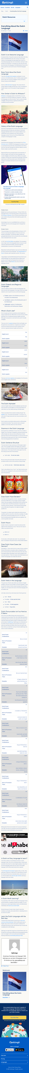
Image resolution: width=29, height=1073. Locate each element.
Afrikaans (3, 95)
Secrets (12, 7)
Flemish (13, 261)
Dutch (6, 11)
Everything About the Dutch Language (12, 994)
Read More (6, 997)
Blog (2, 11)
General (2, 7)
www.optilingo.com (20, 960)
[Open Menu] (26, 3)
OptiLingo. (12, 1069)
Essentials (7, 7)
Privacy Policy (18, 1067)
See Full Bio (14, 962)
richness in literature (7, 215)
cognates (11, 323)
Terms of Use (11, 1067)
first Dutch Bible (9, 241)
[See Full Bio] (17, 962)
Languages (17, 7)
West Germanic (9, 84)
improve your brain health (13, 905)
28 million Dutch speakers (11, 76)
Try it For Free (14, 201)
